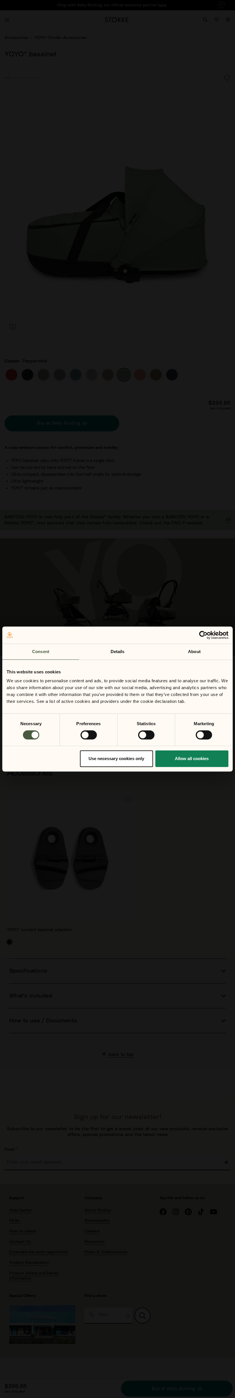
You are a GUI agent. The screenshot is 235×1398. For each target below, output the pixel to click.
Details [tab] (118, 651)
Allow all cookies (192, 758)
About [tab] (194, 651)
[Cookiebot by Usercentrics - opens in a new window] (203, 635)
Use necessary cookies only (116, 758)
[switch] (89, 734)
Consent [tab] (40, 651)
